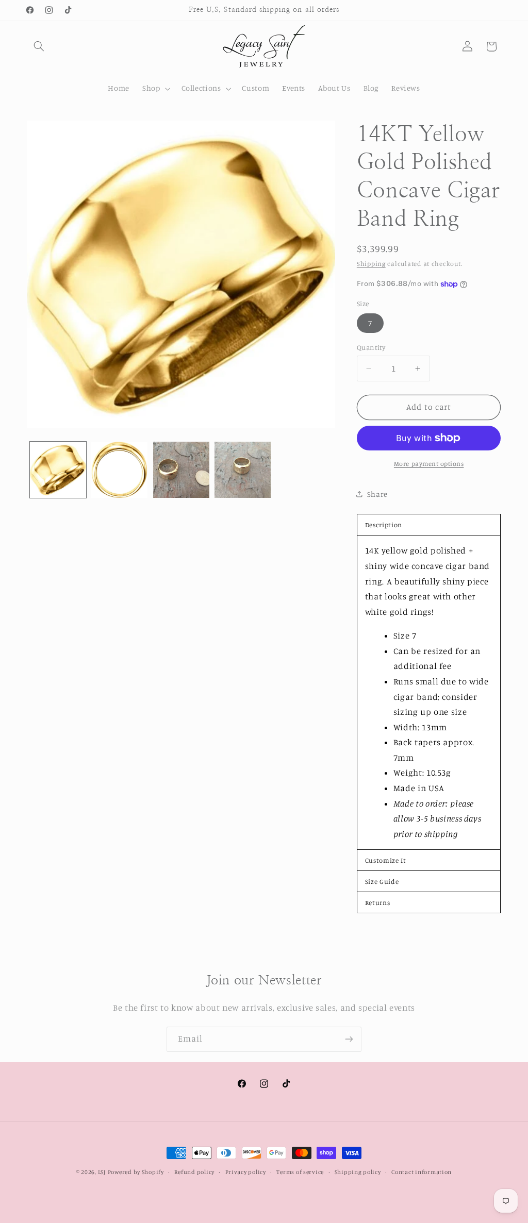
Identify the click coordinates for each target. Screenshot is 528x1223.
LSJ (102, 1172)
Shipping (371, 263)
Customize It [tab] (385, 860)
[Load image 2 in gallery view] (119, 470)
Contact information (421, 1172)
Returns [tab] (377, 902)
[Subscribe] (349, 1039)
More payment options (429, 463)
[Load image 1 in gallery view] (58, 470)
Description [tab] (383, 525)
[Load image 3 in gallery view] (181, 470)
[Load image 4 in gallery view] (242, 470)
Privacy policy (245, 1172)
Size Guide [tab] (382, 881)
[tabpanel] (429, 692)
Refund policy (194, 1172)
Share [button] (377, 494)
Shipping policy (358, 1172)
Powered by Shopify (136, 1172)
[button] (39, 46)
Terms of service (300, 1172)
